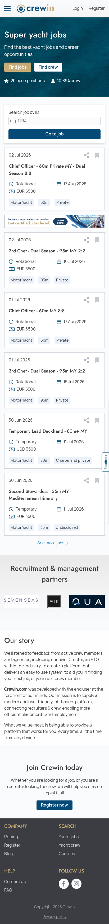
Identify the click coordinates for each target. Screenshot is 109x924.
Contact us (15, 881)
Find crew (48, 67)
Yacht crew (69, 845)
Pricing (11, 837)
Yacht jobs (69, 837)
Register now (54, 805)
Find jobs (18, 67)
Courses (67, 853)
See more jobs (50, 543)
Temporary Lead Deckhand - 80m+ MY (48, 431)
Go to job (55, 134)
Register (97, 8)
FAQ (8, 890)
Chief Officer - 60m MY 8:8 (37, 310)
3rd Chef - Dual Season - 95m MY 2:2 (47, 250)
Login (77, 8)
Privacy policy (55, 916)
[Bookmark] (97, 155)
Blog (8, 853)
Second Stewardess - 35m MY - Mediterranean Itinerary (40, 495)
